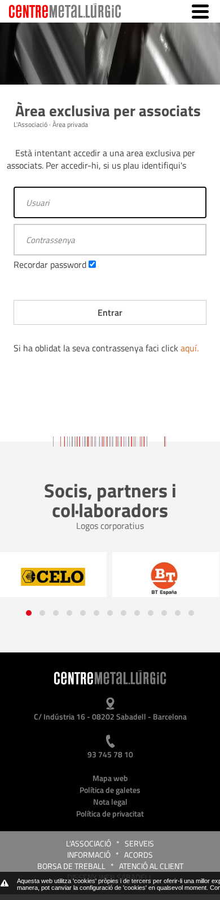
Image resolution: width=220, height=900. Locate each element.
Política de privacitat (110, 813)
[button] (29, 613)
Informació (89, 855)
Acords (138, 855)
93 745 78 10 (110, 754)
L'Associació (88, 843)
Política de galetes (110, 790)
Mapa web (110, 778)
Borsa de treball (71, 866)
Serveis (139, 843)
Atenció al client (151, 866)
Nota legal (110, 802)
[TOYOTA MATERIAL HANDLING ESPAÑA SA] (165, 578)
